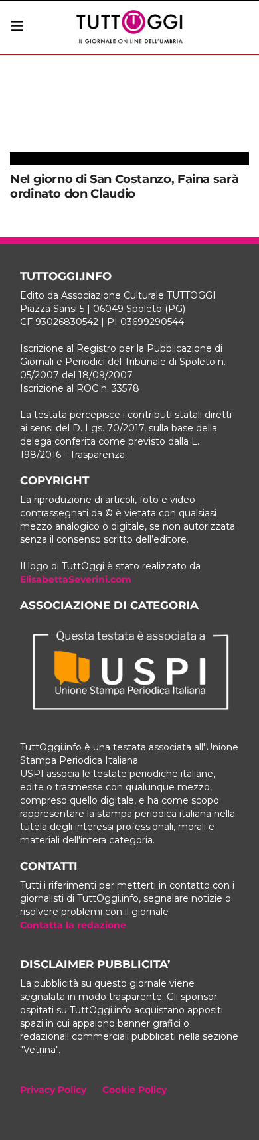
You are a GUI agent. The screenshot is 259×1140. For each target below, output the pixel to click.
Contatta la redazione (73, 925)
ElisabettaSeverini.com (75, 579)
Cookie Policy (134, 1090)
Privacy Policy (53, 1090)
